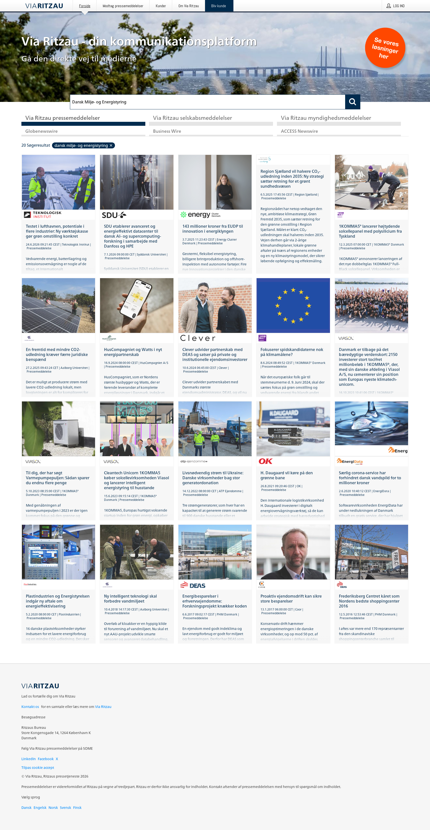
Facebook (46, 759)
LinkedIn (28, 759)
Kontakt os (30, 706)
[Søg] (352, 101)
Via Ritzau (103, 706)
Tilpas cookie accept (37, 767)
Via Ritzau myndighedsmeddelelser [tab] (326, 118)
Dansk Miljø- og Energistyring (81, 145)
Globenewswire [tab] (41, 131)
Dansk (26, 807)
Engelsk (40, 807)
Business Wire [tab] (167, 131)
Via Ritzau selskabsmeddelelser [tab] (192, 118)
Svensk (65, 807)
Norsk (53, 807)
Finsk (77, 807)
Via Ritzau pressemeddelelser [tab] (62, 118)
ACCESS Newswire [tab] (299, 131)
